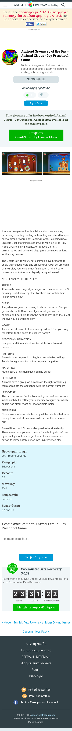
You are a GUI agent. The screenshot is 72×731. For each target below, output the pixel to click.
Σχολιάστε (36, 103)
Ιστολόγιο (36, 676)
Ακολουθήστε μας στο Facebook (39, 702)
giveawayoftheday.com (43, 715)
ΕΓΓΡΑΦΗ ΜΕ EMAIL (36, 657)
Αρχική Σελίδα (36, 644)
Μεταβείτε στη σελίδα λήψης (36, 607)
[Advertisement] (36, 39)
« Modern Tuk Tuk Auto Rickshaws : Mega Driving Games (36, 622)
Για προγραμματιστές (36, 650)
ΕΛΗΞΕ (36, 79)
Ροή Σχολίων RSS (39, 696)
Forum (36, 669)
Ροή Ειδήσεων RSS (39, 689)
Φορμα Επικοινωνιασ (36, 663)
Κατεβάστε (36, 135)
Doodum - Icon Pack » (36, 631)
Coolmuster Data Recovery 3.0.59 (41, 571)
